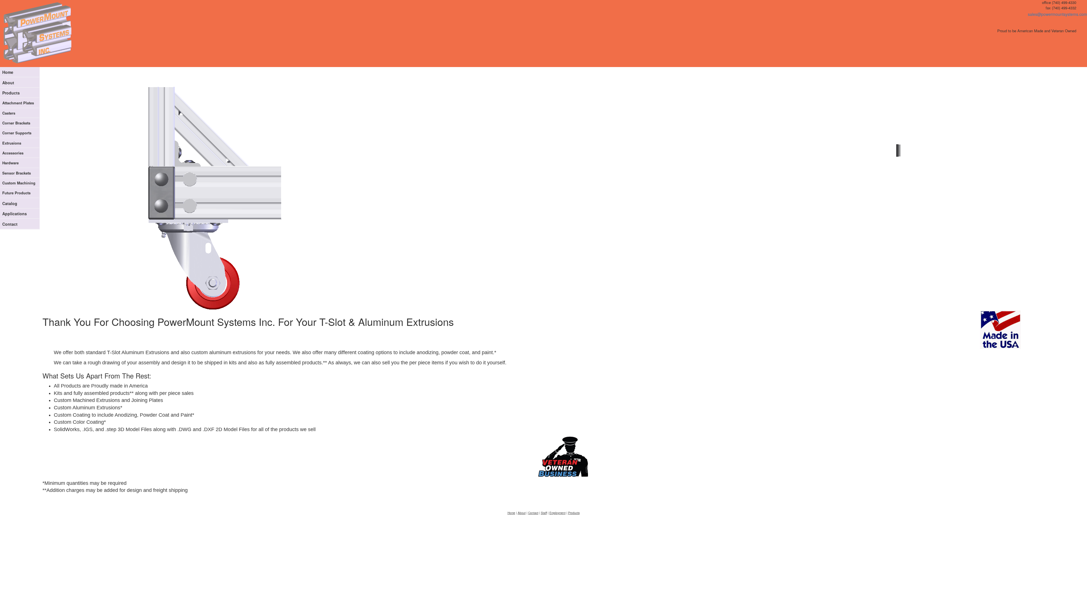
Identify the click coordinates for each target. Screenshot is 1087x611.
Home (7, 72)
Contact (10, 224)
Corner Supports (16, 132)
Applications (14, 213)
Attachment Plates (18, 103)
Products (11, 93)
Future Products (16, 192)
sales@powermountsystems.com (1057, 14)
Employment (557, 513)
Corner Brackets (16, 123)
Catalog (9, 203)
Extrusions (11, 143)
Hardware (10, 162)
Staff (544, 513)
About (8, 82)
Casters (8, 113)
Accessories (12, 153)
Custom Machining (18, 183)
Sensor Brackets (16, 173)
